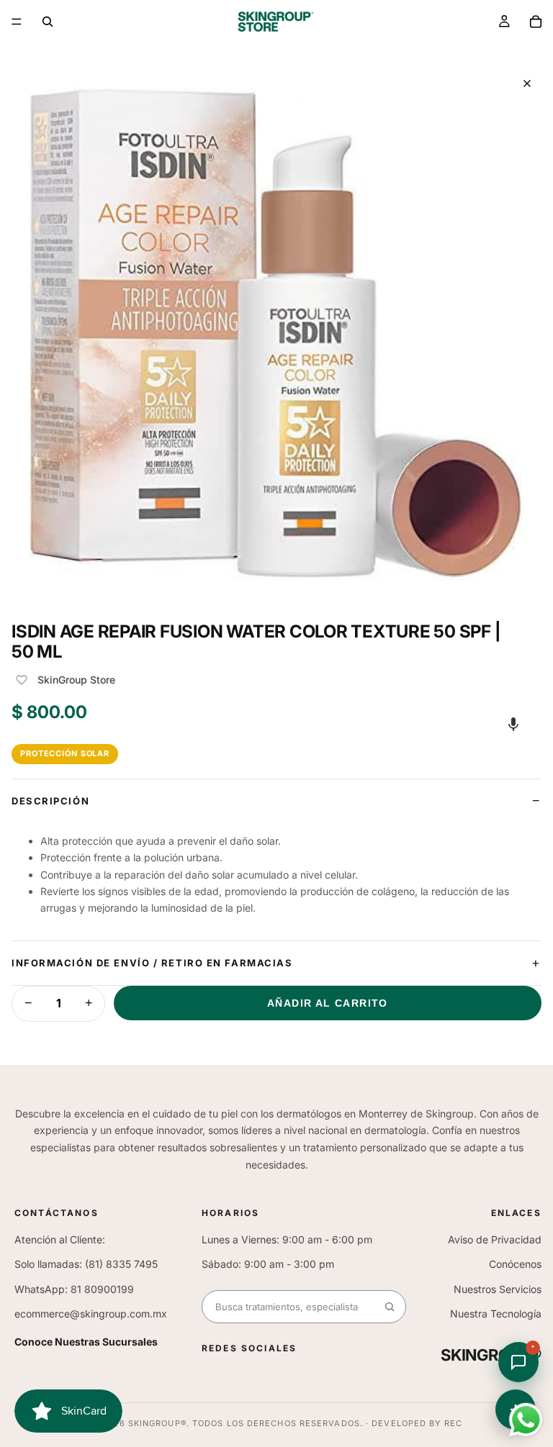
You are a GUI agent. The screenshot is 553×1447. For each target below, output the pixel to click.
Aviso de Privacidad (494, 1239)
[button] (513, 723)
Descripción (50, 801)
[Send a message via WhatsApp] (526, 1420)
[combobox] (288, 1307)
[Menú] (16, 21)
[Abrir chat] (518, 1362)
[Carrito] (536, 21)
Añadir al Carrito (327, 1003)
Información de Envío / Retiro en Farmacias (152, 963)
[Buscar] (47, 21)
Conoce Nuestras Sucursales (86, 1341)
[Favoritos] (22, 680)
